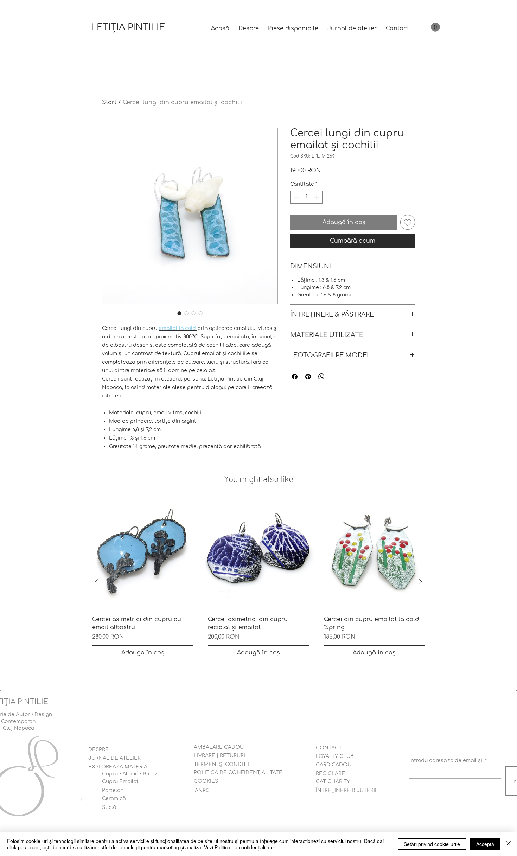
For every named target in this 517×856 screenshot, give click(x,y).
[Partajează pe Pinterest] (308, 376)
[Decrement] (295, 197)
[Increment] (317, 197)
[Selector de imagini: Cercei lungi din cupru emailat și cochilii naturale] (179, 313)
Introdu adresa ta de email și (448, 760)
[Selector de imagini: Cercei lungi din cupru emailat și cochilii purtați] (193, 313)
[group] (258, 582)
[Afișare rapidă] (142, 554)
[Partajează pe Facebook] (295, 376)
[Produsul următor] (420, 581)
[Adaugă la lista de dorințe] (407, 222)
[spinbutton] (306, 197)
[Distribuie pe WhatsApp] (321, 376)
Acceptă (485, 844)
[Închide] (508, 844)
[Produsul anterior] (96, 581)
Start (109, 102)
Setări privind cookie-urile (432, 844)
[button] (435, 27)
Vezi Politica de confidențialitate (239, 847)
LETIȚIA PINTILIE (128, 27)
